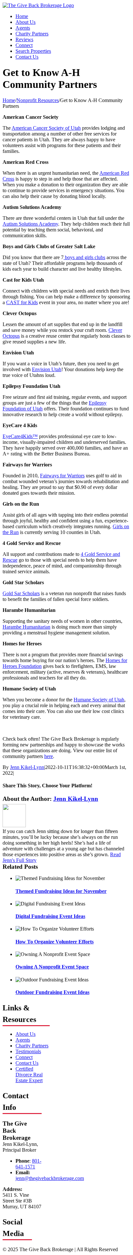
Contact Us (26, 1063)
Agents (22, 1040)
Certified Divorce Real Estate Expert (29, 1074)
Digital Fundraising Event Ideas (50, 916)
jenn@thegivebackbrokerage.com (49, 1178)
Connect (24, 1057)
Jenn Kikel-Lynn (27, 767)
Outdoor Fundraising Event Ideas (52, 992)
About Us (25, 1034)
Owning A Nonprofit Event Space (52, 966)
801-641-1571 (28, 1163)
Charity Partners (31, 1045)
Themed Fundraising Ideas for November (61, 891)
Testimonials (28, 1051)
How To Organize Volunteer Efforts (54, 941)
